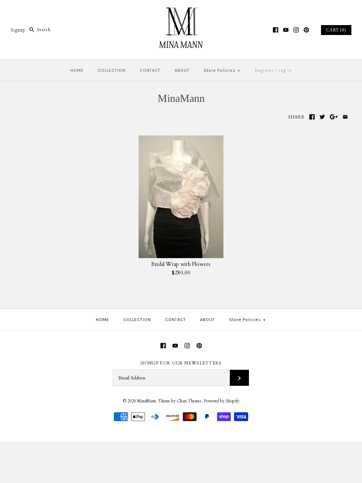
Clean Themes (189, 401)
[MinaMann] (181, 11)
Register (264, 70)
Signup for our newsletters (181, 363)
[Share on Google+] (334, 117)
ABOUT (182, 70)
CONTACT (150, 70)
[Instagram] (296, 30)
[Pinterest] (306, 30)
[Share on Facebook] (312, 117)
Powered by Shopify (221, 401)
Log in (285, 70)
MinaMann (146, 401)
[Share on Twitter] (322, 117)
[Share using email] (345, 117)
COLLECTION (111, 70)
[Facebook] (275, 30)
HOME (77, 70)
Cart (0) (336, 30)
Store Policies (222, 70)
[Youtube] (285, 30)
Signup (18, 30)
